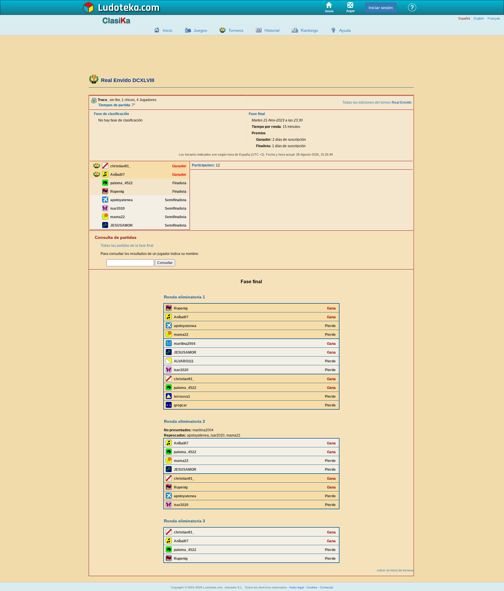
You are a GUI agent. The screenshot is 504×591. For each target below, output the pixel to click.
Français (494, 18)
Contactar (326, 587)
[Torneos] (221, 30)
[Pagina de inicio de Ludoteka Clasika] (155, 30)
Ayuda (345, 30)
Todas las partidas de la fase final (127, 246)
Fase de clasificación (111, 114)
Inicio (167, 30)
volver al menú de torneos (395, 570)
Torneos (235, 30)
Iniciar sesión (381, 7)
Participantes (203, 165)
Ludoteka (118, 8)
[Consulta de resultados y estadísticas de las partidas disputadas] (257, 30)
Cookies (312, 587)
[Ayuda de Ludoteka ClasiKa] (332, 30)
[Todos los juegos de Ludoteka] (186, 30)
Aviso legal (296, 587)
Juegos (200, 30)
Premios (259, 133)
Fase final (257, 114)
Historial (272, 30)
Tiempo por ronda (266, 127)
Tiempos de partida (114, 105)
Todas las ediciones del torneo (377, 102)
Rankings (309, 30)
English (479, 18)
